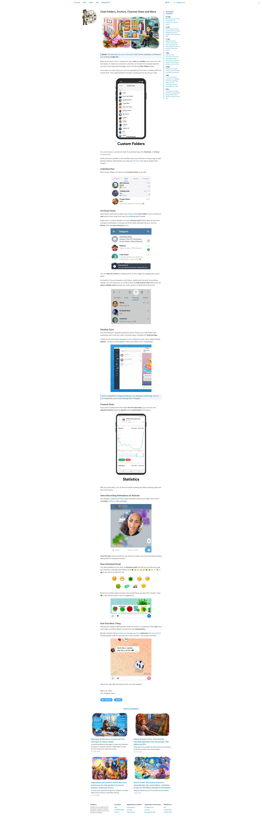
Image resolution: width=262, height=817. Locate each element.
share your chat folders (125, 54)
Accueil (77, 2)
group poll (155, 633)
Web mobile (131, 812)
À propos (117, 804)
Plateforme (167, 804)
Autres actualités (131, 709)
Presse (116, 812)
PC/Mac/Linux (149, 807)
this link (135, 161)
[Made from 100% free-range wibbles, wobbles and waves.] (131, 528)
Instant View (168, 812)
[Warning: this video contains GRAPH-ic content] (131, 447)
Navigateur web (150, 812)
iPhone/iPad (131, 807)
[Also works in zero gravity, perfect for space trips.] (131, 659)
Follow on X (180, 3)
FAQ (84, 2)
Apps (91, 2)
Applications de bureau (153, 804)
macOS (147, 810)
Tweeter (118, 700)
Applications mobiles (134, 804)
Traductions (168, 810)
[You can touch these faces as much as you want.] (131, 582)
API (97, 2)
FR (168, 2)
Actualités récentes (170, 12)
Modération (106, 2)
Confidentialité (119, 810)
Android (129, 810)
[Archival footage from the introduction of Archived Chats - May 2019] (131, 249)
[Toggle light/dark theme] (259, 2)
